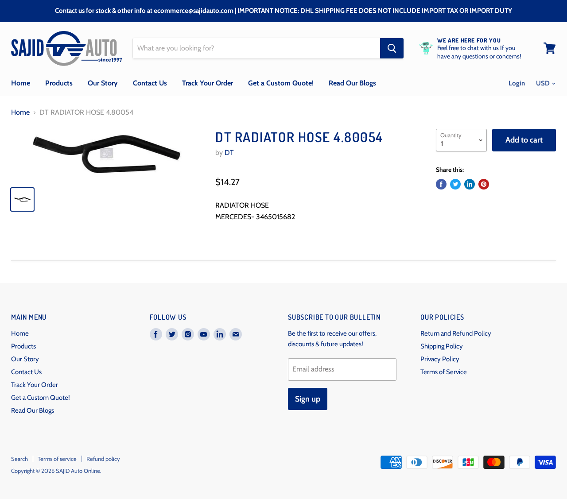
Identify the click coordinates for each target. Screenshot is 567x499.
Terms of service (57, 458)
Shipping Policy (441, 346)
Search (19, 458)
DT (229, 152)
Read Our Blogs (352, 83)
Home (20, 83)
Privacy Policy (439, 359)
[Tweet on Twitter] (455, 184)
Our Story (103, 83)
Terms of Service (443, 372)
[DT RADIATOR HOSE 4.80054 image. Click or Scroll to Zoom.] (106, 154)
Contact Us (150, 83)
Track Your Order (207, 83)
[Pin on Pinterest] (483, 184)
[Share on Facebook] (441, 184)
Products (59, 83)
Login (517, 83)
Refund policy (103, 458)
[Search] (392, 48)
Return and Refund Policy (455, 333)
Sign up (307, 399)
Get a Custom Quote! (281, 83)
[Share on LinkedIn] (469, 184)
